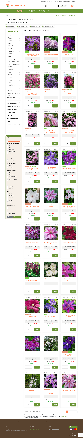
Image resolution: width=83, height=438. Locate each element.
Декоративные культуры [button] (32, 11)
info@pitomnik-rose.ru (54, 429)
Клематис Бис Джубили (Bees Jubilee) (50, 243)
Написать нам (73, 426)
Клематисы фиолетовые (48, 26)
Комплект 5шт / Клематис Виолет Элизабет (51, 131)
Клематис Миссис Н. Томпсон (69, 316)
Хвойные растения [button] (68, 11)
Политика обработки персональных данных (15, 433)
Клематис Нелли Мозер (69, 390)
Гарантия (60, 1)
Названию (35, 30)
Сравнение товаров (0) (61, 15)
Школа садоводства (73, 435)
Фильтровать (17, 216)
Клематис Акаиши (32, 353)
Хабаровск (8, 1)
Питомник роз (69, 433)
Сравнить (38, 34)
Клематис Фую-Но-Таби (32, 206)
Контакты (67, 421)
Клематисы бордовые (22, 26)
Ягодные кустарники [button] (56, 11)
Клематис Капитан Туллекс (51, 205)
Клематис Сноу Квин (50, 353)
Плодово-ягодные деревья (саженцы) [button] (44, 11)
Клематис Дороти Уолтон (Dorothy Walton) (32, 55)
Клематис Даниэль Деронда (51, 168)
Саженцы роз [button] (9, 11)
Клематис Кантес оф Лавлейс (50, 317)
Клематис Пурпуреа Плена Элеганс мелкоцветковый (32, 93)
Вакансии (41, 421)
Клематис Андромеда (32, 130)
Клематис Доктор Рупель (32, 242)
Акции (56, 1)
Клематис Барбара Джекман (51, 392)
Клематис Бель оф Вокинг (51, 54)
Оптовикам (65, 1)
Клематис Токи (32, 390)
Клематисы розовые (35, 26)
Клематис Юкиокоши (51, 279)
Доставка (52, 1)
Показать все (10, 155)
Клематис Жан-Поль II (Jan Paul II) (69, 207)
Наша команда (16, 421)
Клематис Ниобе (32, 316)
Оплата (48, 1)
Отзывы (62, 421)
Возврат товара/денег (48, 421)
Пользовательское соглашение (32, 433)
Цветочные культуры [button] (20, 11)
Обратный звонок (63, 6)
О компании (43, 1)
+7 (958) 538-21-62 (35, 429)
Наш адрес (8, 429)
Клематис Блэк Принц (32, 280)
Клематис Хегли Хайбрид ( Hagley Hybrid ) (69, 131)
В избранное (29, 34)
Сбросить (10, 216)
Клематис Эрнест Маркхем (69, 92)
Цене (40, 30)
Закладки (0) (71, 15)
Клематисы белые (11, 26)
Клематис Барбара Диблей (69, 279)
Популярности (45, 30)
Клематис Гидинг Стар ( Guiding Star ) (69, 355)
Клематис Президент (51, 91)
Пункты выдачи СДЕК (72, 1)
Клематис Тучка (69, 54)
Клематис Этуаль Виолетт (69, 168)
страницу (64, 416)
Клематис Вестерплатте (69, 242)
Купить (37, 66)
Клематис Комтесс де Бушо (32, 169)
